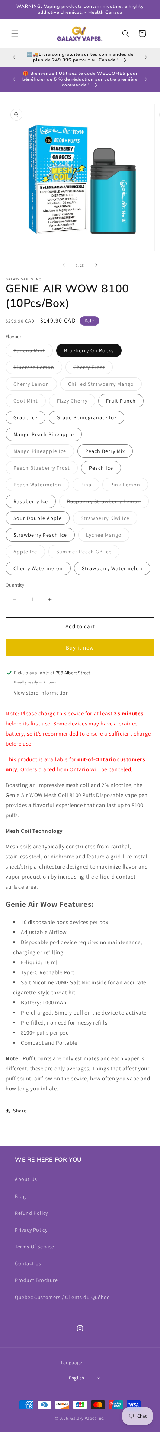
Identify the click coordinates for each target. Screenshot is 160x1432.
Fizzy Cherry (76, 402)
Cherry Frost (93, 368)
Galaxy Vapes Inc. (87, 1418)
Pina (89, 486)
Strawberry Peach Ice (40, 534)
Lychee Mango (107, 536)
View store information (41, 692)
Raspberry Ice (30, 501)
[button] (15, 33)
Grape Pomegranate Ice (86, 417)
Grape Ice (25, 417)
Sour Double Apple (37, 518)
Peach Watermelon (41, 486)
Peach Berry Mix (105, 451)
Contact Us (28, 1263)
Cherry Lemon (35, 385)
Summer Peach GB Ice (87, 553)
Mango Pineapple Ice (43, 452)
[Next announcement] (146, 57)
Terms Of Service (34, 1246)
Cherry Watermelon (38, 568)
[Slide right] (96, 265)
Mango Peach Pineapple (43, 434)
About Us (26, 1179)
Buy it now (80, 647)
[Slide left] (63, 265)
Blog (20, 1196)
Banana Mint (33, 352)
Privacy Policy (31, 1229)
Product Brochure (36, 1280)
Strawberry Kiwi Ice (109, 519)
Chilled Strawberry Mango (105, 385)
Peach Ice (101, 467)
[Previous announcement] (14, 57)
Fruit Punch (121, 400)
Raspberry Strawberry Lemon (108, 503)
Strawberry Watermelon (112, 568)
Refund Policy (31, 1213)
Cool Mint (29, 402)
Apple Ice (29, 553)
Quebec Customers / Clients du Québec (62, 1297)
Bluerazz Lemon (37, 368)
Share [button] (20, 1110)
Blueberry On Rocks (89, 350)
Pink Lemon (129, 486)
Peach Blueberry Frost (45, 469)
